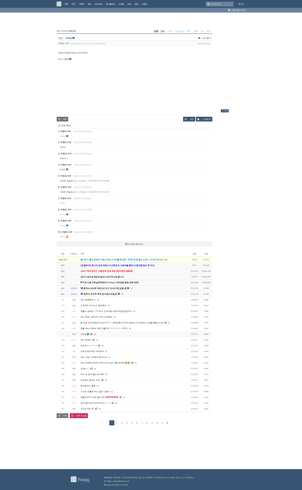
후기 (189, 31)
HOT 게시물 (81, 415)
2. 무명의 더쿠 (64, 142)
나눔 (202, 31)
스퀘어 (170, 31)
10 (115, 317)
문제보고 (190, 477)
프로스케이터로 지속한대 (92, 351)
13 (134, 311)
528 (165, 260)
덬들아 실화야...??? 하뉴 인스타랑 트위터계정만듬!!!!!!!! (106, 311)
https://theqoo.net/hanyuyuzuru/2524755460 (88, 43)
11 (108, 305)
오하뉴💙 (85, 334)
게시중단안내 (159, 477)
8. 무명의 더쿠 (64, 209)
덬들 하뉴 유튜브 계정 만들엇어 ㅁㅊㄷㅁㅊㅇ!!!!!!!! (104, 328)
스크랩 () (206, 119)
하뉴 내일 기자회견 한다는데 (94, 357)
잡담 (163, 31)
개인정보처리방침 (129, 477)
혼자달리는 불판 (88, 385)
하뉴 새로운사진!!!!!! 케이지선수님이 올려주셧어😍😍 (105, 362)
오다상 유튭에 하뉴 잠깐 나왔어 (95, 391)
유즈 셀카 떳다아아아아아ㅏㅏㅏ (95, 403)
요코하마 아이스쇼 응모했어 (93, 305)
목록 (65, 119)
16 (100, 409)
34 (122, 294)
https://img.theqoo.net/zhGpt (72, 52)
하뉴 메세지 (86, 340)
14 (98, 300)
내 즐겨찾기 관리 (238, 10)
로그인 (241, 4)
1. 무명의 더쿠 (64, 131)
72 (131, 288)
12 (106, 380)
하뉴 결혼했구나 (88, 299)
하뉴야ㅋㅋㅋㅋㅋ (89, 345)
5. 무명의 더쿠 (64, 176)
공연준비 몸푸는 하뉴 (90, 380)
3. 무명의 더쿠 (64, 153)
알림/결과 (180, 31)
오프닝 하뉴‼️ (87, 408)
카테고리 (66, 31)
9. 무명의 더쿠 (64, 220)
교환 (195, 31)
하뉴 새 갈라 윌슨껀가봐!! (92, 374)
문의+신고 (180, 477)
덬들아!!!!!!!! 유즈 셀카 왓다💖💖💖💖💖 (99, 397)
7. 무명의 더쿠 (64, 198)
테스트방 (170, 477)
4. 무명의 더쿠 (64, 164)
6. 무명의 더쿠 (64, 187)
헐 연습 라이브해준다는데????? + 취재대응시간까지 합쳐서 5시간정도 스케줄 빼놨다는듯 (122, 322)
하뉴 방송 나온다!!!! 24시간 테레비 (97, 317)
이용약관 (116, 477)
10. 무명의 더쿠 (65, 232)
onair (208, 31)
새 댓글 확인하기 (135, 244)
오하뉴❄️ (85, 368)
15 (130, 328)
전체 (156, 31)
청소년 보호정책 (145, 477)
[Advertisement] (233, 62)
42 (98, 386)
